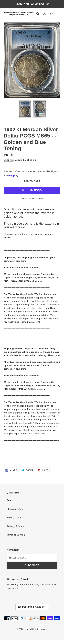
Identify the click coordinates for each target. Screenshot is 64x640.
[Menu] (58, 13)
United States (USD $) (31, 607)
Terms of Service (16, 534)
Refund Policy (14, 517)
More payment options (32, 198)
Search (10, 500)
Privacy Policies (15, 526)
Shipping (8, 160)
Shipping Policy (15, 509)
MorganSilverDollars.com (35, 629)
